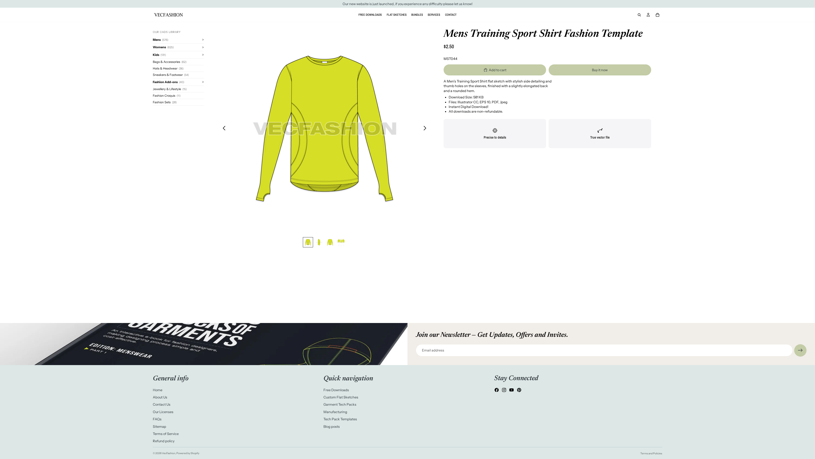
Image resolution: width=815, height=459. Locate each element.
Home (157, 390)
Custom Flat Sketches (340, 397)
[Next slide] (426, 128)
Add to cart (497, 70)
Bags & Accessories (170, 62)
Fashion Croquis (167, 96)
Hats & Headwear (168, 68)
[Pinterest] (519, 389)
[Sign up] (800, 350)
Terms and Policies (651, 453)
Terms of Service (166, 433)
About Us (160, 397)
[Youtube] (511, 389)
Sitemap (159, 426)
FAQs (157, 419)
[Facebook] (496, 389)
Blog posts (331, 426)
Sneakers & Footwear (171, 75)
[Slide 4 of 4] (341, 242)
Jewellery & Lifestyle (170, 89)
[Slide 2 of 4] (319, 242)
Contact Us (161, 404)
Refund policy (163, 441)
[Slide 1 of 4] (308, 242)
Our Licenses (163, 411)
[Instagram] (504, 389)
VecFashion (168, 453)
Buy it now (600, 70)
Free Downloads (336, 390)
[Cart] (657, 15)
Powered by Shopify (187, 453)
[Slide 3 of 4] (330, 242)
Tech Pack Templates (340, 419)
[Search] (639, 15)
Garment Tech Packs (339, 404)
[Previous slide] (223, 128)
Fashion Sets (165, 102)
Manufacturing (335, 411)
